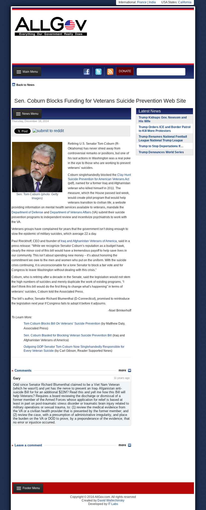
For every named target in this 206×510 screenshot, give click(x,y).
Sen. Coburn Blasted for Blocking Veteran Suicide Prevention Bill (68, 335)
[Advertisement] (102, 51)
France (142, 2)
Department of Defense (27, 212)
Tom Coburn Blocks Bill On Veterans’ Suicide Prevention (62, 323)
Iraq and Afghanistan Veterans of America (89, 241)
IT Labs (113, 504)
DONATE (125, 71)
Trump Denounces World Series (161, 152)
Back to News (25, 84)
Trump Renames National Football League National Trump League (163, 138)
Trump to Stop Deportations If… (161, 146)
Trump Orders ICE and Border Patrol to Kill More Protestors (164, 129)
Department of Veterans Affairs (70, 212)
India (152, 2)
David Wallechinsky (110, 500)
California (184, 2)
